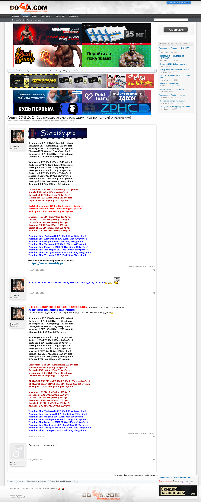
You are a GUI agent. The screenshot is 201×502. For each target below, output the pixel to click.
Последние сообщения (35, 20)
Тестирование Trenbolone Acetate (172, 95)
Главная (46, 488)
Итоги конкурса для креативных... (172, 89)
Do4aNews (163, 61)
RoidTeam (163, 72)
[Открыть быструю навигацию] (155, 71)
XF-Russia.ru (21, 499)
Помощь (38, 488)
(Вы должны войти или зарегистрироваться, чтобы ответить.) (135, 475)
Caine (12, 462)
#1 (154, 270)
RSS (59, 489)
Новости (15, 16)
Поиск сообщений (18, 20)
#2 (154, 293)
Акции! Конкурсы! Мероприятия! (30, 120)
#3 (154, 437)
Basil (161, 92)
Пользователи (46, 16)
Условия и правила (16, 495)
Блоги (34, 16)
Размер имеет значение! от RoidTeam (174, 70)
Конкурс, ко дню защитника (169, 83)
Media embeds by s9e (18, 497)
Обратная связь (27, 488)
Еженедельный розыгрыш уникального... (175, 107)
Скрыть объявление (196, 477)
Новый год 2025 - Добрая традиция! (173, 64)
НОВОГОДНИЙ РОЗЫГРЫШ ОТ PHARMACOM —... (171, 57)
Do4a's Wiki (60, 16)
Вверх (53, 488)
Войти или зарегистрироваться (179, 2)
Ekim (161, 66)
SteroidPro (63, 120)
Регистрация (176, 29)
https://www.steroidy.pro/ (47, 263)
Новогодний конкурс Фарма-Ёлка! (172, 101)
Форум (25, 16)
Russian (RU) (14, 488)
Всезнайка (163, 53)
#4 (154, 460)
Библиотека (73, 16)
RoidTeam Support (166, 86)
